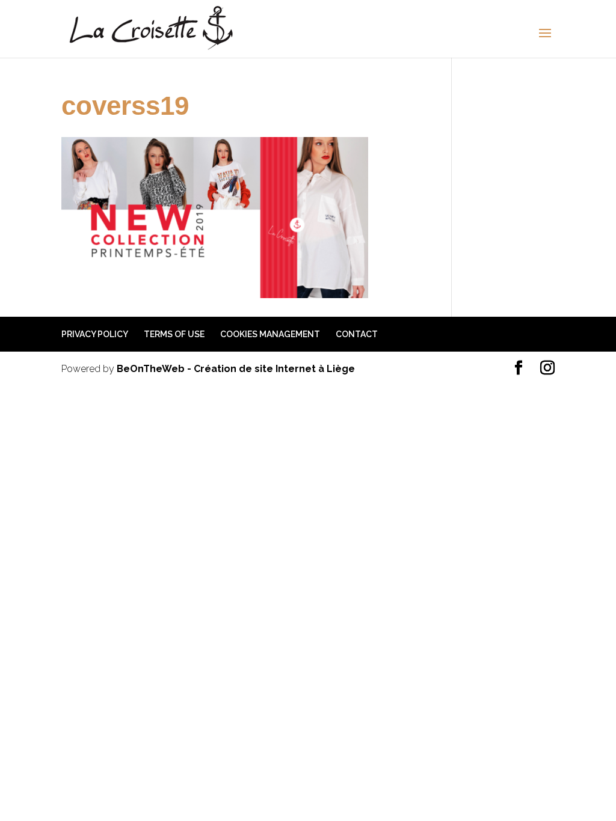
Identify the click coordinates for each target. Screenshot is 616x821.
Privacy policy (94, 334)
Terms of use (174, 334)
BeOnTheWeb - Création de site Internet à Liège (236, 368)
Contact (357, 334)
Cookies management (270, 334)
